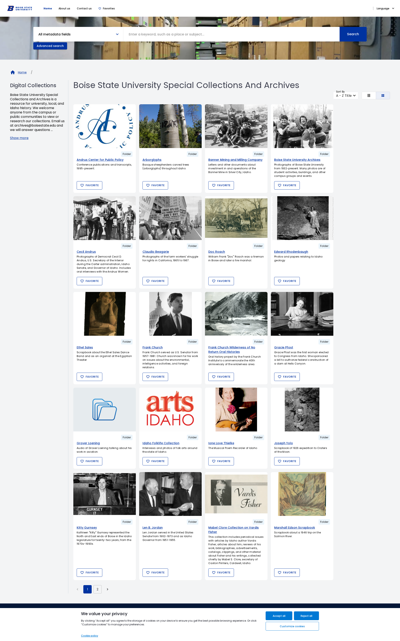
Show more (19, 138)
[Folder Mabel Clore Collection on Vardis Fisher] (236, 494)
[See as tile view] (383, 95)
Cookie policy (89, 635)
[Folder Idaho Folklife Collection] (170, 409)
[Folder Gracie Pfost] (302, 314)
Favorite (92, 185)
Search (353, 34)
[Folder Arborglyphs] (170, 126)
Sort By (340, 91)
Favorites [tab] (109, 8)
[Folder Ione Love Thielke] (236, 409)
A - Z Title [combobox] (344, 95)
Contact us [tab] (84, 8)
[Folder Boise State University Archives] (302, 126)
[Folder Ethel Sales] (104, 314)
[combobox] (231, 34)
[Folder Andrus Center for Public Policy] (104, 126)
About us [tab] (64, 8)
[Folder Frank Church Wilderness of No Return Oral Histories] (236, 314)
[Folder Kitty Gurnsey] (104, 494)
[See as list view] (369, 95)
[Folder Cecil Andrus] (104, 218)
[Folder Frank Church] (170, 314)
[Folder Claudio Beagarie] (170, 218)
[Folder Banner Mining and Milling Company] (236, 126)
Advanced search (50, 46)
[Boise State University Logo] (19, 8)
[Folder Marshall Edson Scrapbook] (302, 494)
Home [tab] (48, 8)
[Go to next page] (107, 589)
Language (383, 8)
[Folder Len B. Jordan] (170, 494)
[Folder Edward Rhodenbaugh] (302, 218)
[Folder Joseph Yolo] (302, 409)
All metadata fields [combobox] (54, 34)
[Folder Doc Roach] (236, 218)
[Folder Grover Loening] (104, 409)
